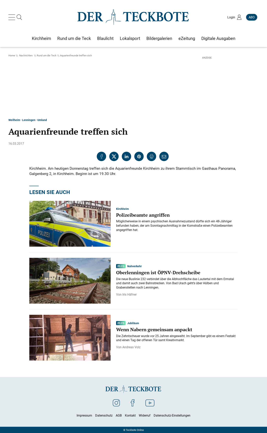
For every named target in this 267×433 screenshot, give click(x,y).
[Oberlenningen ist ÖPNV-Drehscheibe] (70, 280)
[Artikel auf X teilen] (114, 156)
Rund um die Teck (46, 55)
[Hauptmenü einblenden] (12, 17)
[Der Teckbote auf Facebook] (132, 402)
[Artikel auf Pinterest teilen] (139, 156)
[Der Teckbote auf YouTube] (149, 402)
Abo (252, 17)
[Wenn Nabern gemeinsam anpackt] (70, 337)
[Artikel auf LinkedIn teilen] (126, 156)
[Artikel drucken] (151, 156)
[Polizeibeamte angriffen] (70, 223)
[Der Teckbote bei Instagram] (116, 402)
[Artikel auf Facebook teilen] (101, 156)
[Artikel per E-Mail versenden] (164, 156)
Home (11, 55)
